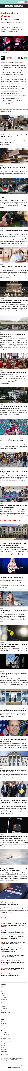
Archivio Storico (4, 1010)
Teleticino (3, 1045)
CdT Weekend (4, 1008)
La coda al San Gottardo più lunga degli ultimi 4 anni (12, 937)
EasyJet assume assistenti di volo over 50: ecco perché (12, 969)
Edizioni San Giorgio (5, 1012)
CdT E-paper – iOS (5, 1036)
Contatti (3, 993)
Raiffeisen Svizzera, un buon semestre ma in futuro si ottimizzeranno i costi (13, 949)
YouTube (3, 1027)
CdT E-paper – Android (6, 1038)
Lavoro (2, 1001)
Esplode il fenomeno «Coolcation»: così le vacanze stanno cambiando (12, 962)
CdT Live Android (5, 1034)
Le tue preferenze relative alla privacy (14, 1065)
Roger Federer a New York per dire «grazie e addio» (13, 956)
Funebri (2, 1002)
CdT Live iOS (4, 1032)
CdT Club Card (4, 997)
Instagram (3, 1023)
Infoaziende (3, 1016)
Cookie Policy (9, 1062)
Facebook (3, 1021)
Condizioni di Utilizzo (5, 1053)
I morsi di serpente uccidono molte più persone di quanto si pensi (13, 931)
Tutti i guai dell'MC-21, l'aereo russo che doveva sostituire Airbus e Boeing (13, 925)
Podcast (3, 988)
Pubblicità (3, 995)
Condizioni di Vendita (5, 1055)
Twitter (2, 1025)
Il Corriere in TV (4, 1014)
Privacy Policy (9, 1060)
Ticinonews (3, 1049)
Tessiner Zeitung (4, 1051)
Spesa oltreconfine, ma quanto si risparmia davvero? (12, 974)
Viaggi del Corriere (5, 999)
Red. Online (9, 57)
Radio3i (2, 1047)
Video (2, 986)
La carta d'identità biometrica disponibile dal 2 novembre (13, 943)
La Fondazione (4, 1043)
